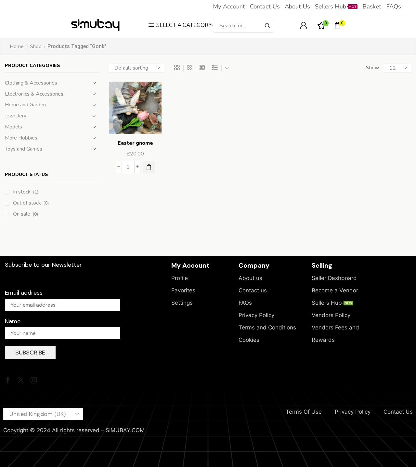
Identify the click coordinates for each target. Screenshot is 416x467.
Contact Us (398, 411)
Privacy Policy (352, 411)
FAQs (393, 6)
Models (13, 126)
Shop (36, 46)
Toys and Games (23, 149)
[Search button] (267, 25)
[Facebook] (8, 380)
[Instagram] (34, 380)
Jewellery (15, 115)
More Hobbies (21, 137)
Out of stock (31, 203)
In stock (25, 191)
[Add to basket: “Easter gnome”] (149, 167)
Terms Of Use (304, 411)
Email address (24, 293)
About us (297, 6)
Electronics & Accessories (34, 94)
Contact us (265, 6)
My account (229, 6)
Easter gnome (135, 143)
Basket (371, 6)
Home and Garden (25, 104)
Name (12, 321)
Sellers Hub (336, 6)
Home (17, 46)
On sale (25, 214)
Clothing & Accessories (31, 83)
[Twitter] (21, 380)
